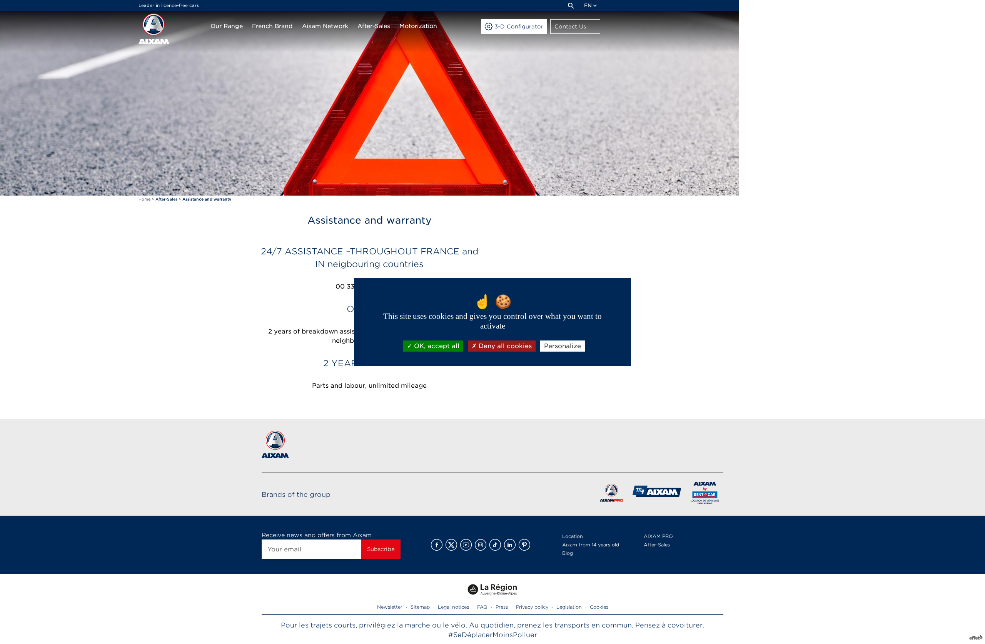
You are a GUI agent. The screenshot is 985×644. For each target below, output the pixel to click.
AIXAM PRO (658, 536)
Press (502, 607)
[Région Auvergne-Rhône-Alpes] (492, 598)
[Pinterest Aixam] (524, 545)
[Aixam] (154, 28)
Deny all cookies (504, 346)
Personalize (562, 346)
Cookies (599, 607)
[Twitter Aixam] (451, 545)
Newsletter (389, 607)
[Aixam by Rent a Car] (705, 494)
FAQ (482, 607)
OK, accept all (435, 346)
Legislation (569, 607)
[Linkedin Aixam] (510, 545)
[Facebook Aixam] (436, 545)
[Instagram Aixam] (480, 545)
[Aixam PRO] (611, 494)
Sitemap (420, 607)
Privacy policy (532, 607)
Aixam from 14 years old (590, 545)
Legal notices (453, 607)
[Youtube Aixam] (466, 545)
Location (572, 536)
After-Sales (657, 545)
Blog (567, 553)
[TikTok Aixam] (495, 545)
